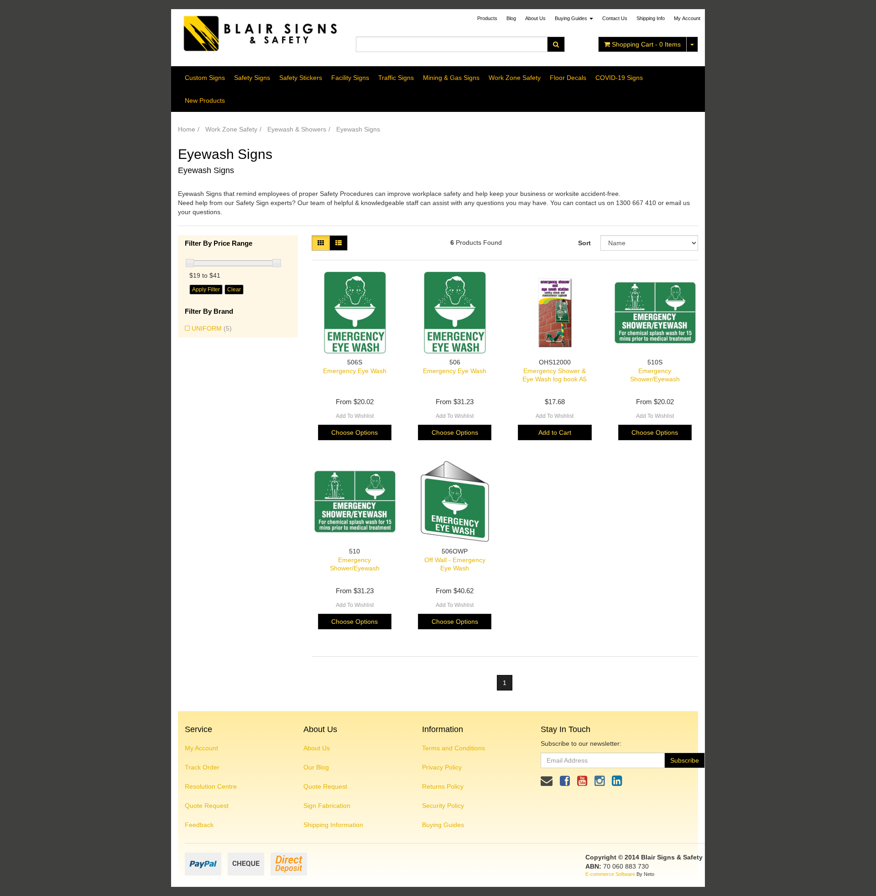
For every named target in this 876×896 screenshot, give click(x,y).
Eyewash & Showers (296, 129)
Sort (584, 243)
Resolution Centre (211, 786)
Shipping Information (333, 824)
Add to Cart (554, 432)
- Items (646, 44)
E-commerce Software (610, 874)
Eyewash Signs (358, 129)
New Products (205, 100)
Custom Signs (205, 77)
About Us (535, 18)
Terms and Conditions (453, 748)
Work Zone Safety (515, 77)
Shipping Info (650, 18)
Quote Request (207, 805)
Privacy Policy (442, 767)
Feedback (199, 824)
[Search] (556, 44)
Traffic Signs (396, 77)
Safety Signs (252, 77)
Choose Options (354, 432)
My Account (201, 748)
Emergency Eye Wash (354, 370)
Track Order (202, 767)
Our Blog (316, 767)
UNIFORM (212, 328)
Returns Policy (443, 786)
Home (186, 129)
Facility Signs (350, 77)
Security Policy (443, 805)
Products (487, 18)
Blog (511, 18)
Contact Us (614, 18)
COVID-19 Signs (619, 77)
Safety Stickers (300, 77)
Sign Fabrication (326, 805)
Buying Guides (572, 18)
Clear (234, 289)
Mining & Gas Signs (451, 77)
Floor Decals (568, 77)
